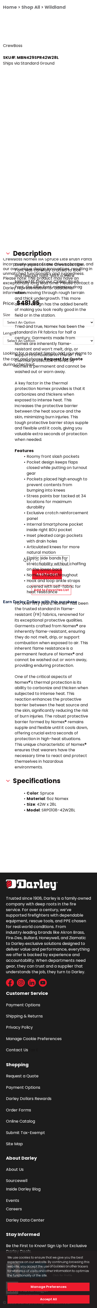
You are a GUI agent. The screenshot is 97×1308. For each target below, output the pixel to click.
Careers (14, 1209)
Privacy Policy (19, 1027)
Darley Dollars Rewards (28, 1098)
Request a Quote (22, 1076)
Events (12, 1200)
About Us (15, 1169)
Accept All (48, 1299)
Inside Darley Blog (23, 1189)
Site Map (14, 1144)
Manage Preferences (48, 1286)
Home (10, 7)
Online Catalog (20, 1121)
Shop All (30, 7)
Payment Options (23, 1005)
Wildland (55, 7)
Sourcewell (16, 1180)
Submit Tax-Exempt (25, 1133)
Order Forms (18, 1110)
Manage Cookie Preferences (34, 1039)
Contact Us (17, 1050)
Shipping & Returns (24, 1016)
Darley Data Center (25, 1220)
